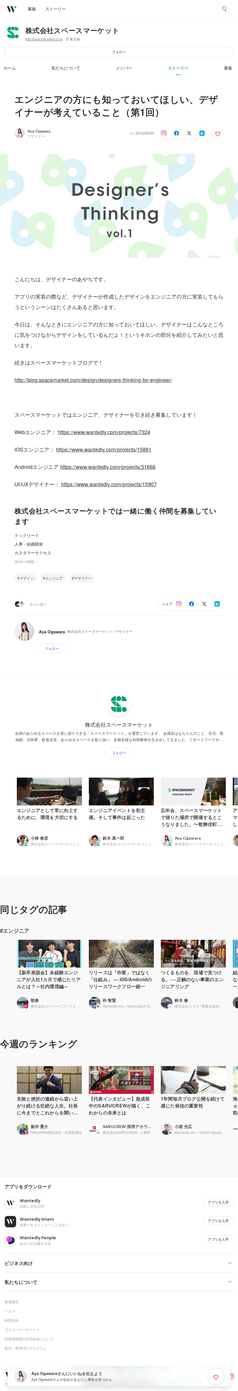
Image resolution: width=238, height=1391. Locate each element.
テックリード (27, 535)
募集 (228, 68)
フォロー (119, 52)
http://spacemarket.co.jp (44, 39)
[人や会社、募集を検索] (224, 9)
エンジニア (54, 577)
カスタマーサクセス (33, 552)
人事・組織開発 (29, 544)
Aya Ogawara (39, 131)
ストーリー (178, 68)
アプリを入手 (218, 1202)
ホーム (9, 68)
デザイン (27, 577)
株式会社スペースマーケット (72, 30)
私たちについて (66, 68)
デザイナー (83, 577)
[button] (121, 1187)
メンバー (124, 68)
